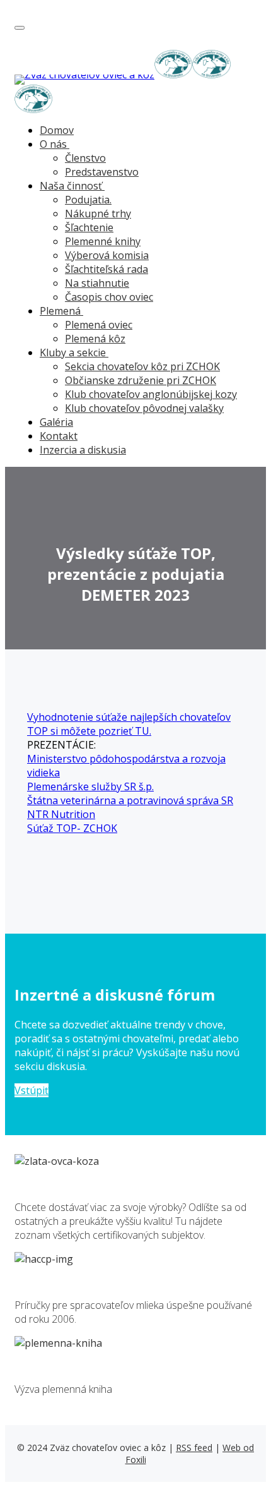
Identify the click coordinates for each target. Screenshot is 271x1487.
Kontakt (59, 436)
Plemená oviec (98, 325)
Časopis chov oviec (109, 297)
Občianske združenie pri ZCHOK (140, 380)
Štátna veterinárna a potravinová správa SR (130, 800)
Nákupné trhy (98, 213)
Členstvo (85, 158)
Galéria (56, 422)
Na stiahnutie (97, 283)
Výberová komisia (107, 255)
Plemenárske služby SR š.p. (90, 786)
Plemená (60, 311)
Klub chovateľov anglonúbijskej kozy (151, 394)
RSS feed (194, 1448)
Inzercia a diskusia (83, 450)
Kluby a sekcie (73, 352)
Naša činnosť (71, 186)
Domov (57, 130)
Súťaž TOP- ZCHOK (72, 828)
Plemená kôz (95, 339)
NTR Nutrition (61, 814)
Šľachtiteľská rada (106, 269)
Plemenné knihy (103, 241)
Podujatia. (88, 200)
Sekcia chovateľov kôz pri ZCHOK (142, 366)
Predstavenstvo (102, 172)
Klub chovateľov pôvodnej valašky (144, 408)
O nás (53, 144)
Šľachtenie (89, 227)
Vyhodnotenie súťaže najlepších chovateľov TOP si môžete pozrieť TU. (129, 724)
